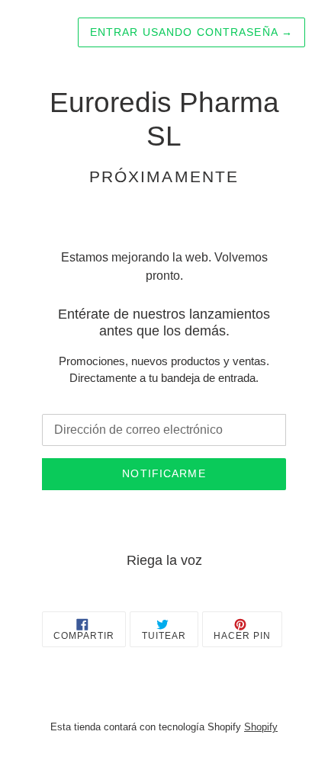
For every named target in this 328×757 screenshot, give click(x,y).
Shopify (261, 727)
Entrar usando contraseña (191, 32)
